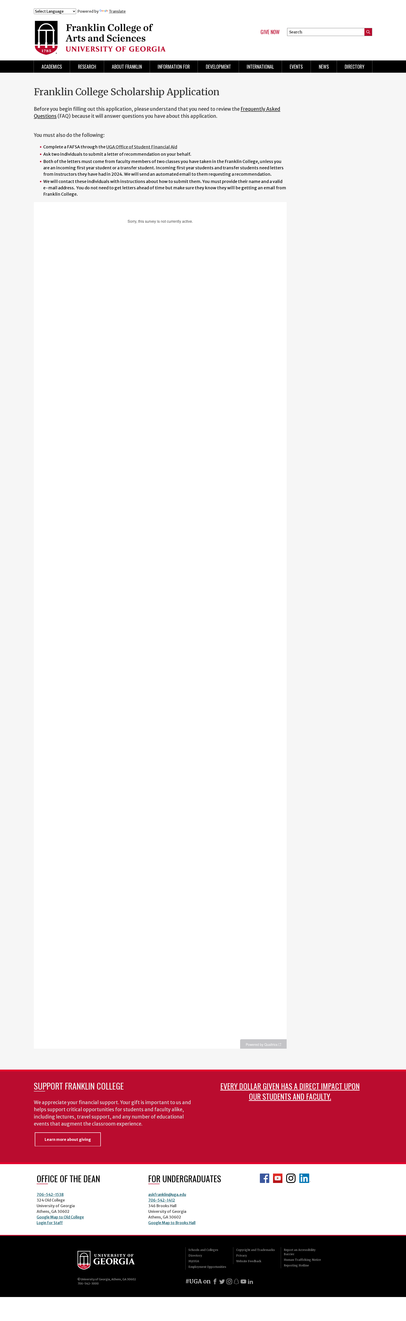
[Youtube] (243, 1281)
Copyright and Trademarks (255, 1250)
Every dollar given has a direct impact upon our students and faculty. (290, 1091)
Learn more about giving (68, 1139)
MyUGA (193, 1261)
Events (296, 66)
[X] (222, 1281)
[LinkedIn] (250, 1281)
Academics (52, 66)
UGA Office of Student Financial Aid (141, 147)
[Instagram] (229, 1281)
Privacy (241, 1255)
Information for (174, 66)
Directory (354, 66)
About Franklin (127, 66)
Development (218, 66)
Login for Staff (50, 1222)
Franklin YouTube (277, 1178)
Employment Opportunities (207, 1267)
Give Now (270, 32)
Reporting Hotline (296, 1265)
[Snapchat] (236, 1281)
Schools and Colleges (203, 1250)
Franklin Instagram (291, 1178)
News (324, 66)
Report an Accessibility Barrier (300, 1252)
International (260, 66)
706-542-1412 (161, 1200)
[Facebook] (215, 1281)
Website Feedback (248, 1261)
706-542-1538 (50, 1194)
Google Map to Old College (60, 1217)
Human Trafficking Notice (302, 1259)
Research (87, 66)
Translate (117, 11)
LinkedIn (305, 1178)
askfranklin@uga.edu (167, 1194)
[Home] (127, 35)
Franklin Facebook (264, 1178)
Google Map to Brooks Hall (171, 1222)
